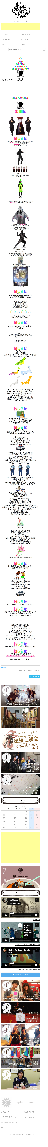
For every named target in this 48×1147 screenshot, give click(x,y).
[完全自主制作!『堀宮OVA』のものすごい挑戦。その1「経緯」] (20, 784)
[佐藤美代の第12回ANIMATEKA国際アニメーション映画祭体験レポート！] (20, 762)
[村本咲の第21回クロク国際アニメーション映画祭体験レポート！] (20, 1057)
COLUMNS (26, 34)
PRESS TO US (8, 1117)
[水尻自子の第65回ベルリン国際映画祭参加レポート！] (20, 1013)
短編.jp (21, 12)
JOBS (24, 44)
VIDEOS (6, 44)
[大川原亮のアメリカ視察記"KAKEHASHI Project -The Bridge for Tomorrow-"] (20, 990)
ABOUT (5, 1112)
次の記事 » (34, 676)
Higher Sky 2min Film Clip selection (29, 969)
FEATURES (7, 39)
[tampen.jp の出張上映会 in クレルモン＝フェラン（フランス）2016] (20, 740)
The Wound (36, 920)
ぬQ (4, 667)
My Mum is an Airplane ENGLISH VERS (27, 945)
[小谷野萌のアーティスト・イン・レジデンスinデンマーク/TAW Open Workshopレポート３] (20, 695)
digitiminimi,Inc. (24, 1102)
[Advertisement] (20, 26)
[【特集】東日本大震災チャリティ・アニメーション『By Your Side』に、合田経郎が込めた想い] (20, 1080)
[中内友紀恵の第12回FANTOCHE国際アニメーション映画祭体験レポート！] (20, 1035)
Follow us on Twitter (21, 975)
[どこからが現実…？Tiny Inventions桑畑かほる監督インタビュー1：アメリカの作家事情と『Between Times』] (20, 721)
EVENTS (25, 39)
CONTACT (29, 1112)
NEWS (5, 34)
